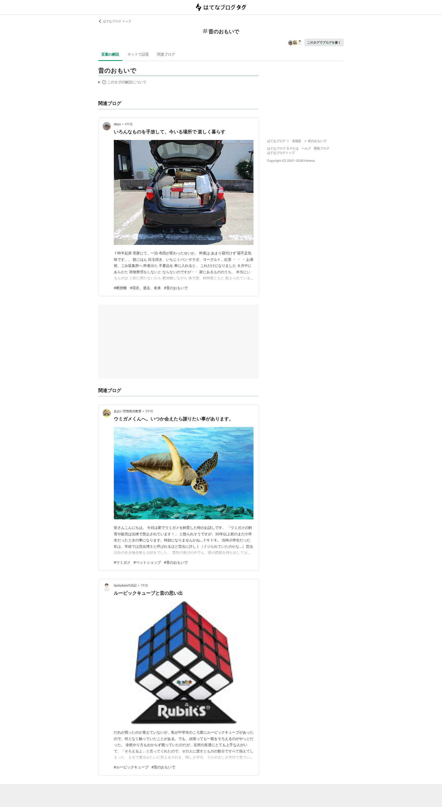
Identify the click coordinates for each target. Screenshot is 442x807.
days (117, 124)
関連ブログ (166, 54)
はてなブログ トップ (117, 21)
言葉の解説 (110, 54)
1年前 (144, 585)
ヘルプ (306, 148)
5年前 (149, 411)
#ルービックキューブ (131, 767)
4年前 (129, 124)
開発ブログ (321, 148)
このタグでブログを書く (324, 42)
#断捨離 (120, 288)
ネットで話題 (138, 54)
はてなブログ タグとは (283, 148)
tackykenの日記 (125, 585)
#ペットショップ (147, 562)
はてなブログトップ (281, 153)
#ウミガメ (122, 562)
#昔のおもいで (176, 288)
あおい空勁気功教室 (127, 411)
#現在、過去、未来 (145, 288)
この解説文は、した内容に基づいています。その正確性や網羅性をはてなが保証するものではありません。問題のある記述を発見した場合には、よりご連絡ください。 (122, 83)
